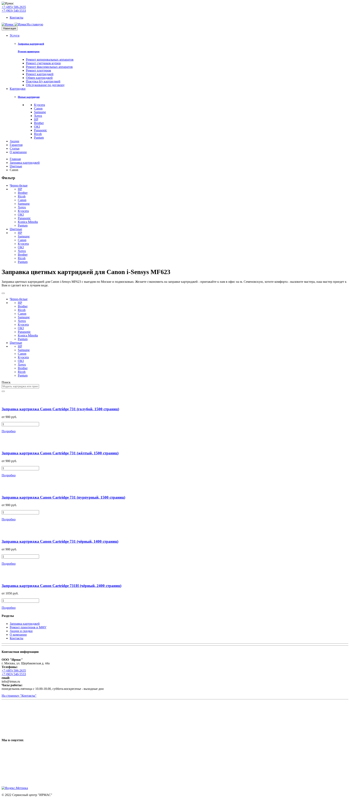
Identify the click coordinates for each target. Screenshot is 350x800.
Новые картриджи (28, 96)
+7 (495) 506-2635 (14, 7)
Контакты (16, 17)
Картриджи (18, 88)
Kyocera (39, 105)
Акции (14, 141)
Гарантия (16, 145)
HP (36, 119)
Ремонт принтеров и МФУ (28, 627)
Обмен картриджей (39, 77)
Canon (38, 108)
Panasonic (40, 130)
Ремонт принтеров (28, 51)
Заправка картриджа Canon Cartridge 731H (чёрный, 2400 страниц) (61, 586)
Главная (15, 159)
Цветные (16, 166)
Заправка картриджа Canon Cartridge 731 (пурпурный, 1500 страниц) (63, 497)
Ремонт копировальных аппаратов (50, 59)
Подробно (9, 431)
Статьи (14, 148)
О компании (18, 152)
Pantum (39, 137)
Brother (39, 123)
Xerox (38, 115)
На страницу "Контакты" (19, 695)
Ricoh (38, 134)
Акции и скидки (21, 631)
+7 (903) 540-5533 (14, 10)
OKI (37, 126)
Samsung (40, 112)
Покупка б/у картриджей (43, 81)
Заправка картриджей (31, 43)
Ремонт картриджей (39, 74)
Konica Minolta (28, 222)
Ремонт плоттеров (38, 70)
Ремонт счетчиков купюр (43, 63)
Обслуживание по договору (45, 85)
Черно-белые (19, 185)
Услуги (14, 35)
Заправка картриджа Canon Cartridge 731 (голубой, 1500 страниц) (60, 409)
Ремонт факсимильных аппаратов (49, 67)
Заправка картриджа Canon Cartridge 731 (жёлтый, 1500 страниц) (60, 453)
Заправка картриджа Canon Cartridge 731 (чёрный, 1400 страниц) (60, 541)
